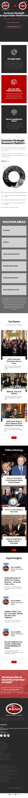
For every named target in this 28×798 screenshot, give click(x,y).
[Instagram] (1, 735)
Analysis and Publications (5, 772)
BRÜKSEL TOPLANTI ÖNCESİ (14, 393)
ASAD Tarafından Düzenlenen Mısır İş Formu (14, 361)
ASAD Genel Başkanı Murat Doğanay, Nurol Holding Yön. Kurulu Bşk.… (14, 423)
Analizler (6, 563)
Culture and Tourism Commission (7, 767)
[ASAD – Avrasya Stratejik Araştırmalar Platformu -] (5, 5)
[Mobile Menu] (15, 6)
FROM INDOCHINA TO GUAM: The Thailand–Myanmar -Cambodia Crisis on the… (12, 581)
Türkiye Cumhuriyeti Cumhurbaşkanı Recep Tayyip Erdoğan (14, 480)
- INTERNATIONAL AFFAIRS (10, 266)
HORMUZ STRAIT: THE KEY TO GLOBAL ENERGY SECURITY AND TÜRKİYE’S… (13, 615)
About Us (4, 161)
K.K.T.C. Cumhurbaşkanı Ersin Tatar (14, 511)
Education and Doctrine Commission (8, 765)
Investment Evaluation (5, 781)
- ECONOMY (6, 230)
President (2, 742)
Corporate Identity (4, 747)
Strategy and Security (4, 758)
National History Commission (6, 769)
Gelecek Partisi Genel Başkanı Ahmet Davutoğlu (14, 541)
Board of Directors (4, 743)
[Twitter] (5, 735)
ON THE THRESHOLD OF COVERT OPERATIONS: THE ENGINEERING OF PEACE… (13, 645)
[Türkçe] (26, 1)
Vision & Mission (3, 745)
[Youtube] (8, 735)
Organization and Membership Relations (9, 778)
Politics (1, 752)
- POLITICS (5, 242)
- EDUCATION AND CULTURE (10, 290)
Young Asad (2, 749)
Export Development (4, 776)
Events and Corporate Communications (9, 774)
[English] (24, 1)
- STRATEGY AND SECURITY (10, 278)
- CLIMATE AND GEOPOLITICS (10, 254)
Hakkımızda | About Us (12, 26)
